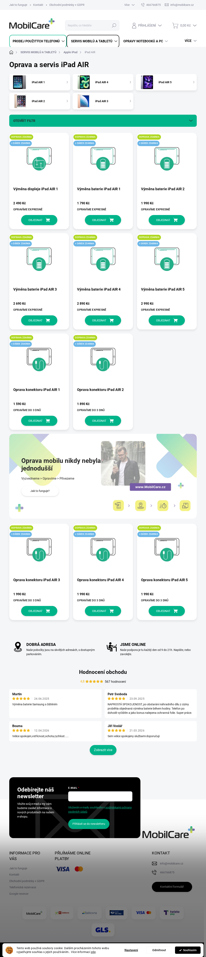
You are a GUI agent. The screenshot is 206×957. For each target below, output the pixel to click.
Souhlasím (190, 950)
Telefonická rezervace (22, 887)
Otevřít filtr (24, 121)
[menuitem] (38, 41)
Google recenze (18, 893)
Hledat (114, 25)
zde (93, 952)
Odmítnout (159, 950)
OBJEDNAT (35, 220)
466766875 (153, 4)
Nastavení (131, 950)
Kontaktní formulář (172, 886)
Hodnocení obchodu (103, 672)
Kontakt (38, 4)
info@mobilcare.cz (171, 863)
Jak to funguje (18, 4)
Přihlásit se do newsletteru (88, 823)
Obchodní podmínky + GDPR (66, 4)
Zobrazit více (103, 750)
